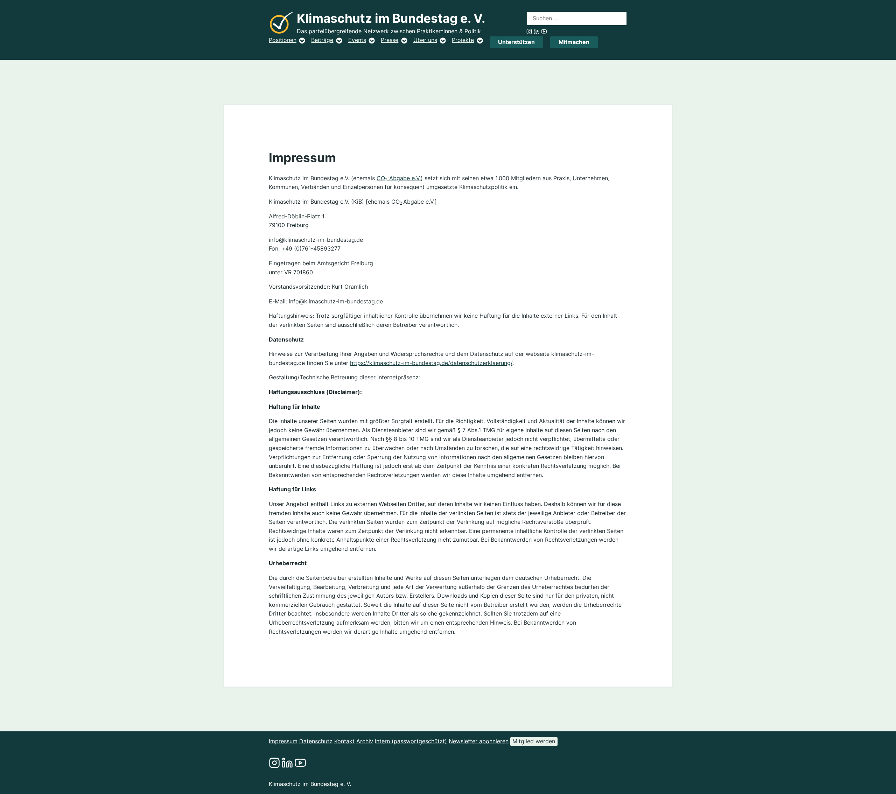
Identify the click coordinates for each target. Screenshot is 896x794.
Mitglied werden (533, 741)
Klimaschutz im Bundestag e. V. (391, 18)
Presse (389, 39)
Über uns (425, 39)
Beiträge (322, 39)
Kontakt (344, 741)
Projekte (463, 39)
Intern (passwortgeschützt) (411, 741)
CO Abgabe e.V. (399, 178)
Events (357, 39)
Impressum (283, 741)
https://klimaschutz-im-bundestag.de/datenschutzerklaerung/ (431, 362)
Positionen (282, 39)
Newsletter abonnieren (479, 741)
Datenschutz (315, 741)
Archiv (364, 741)
